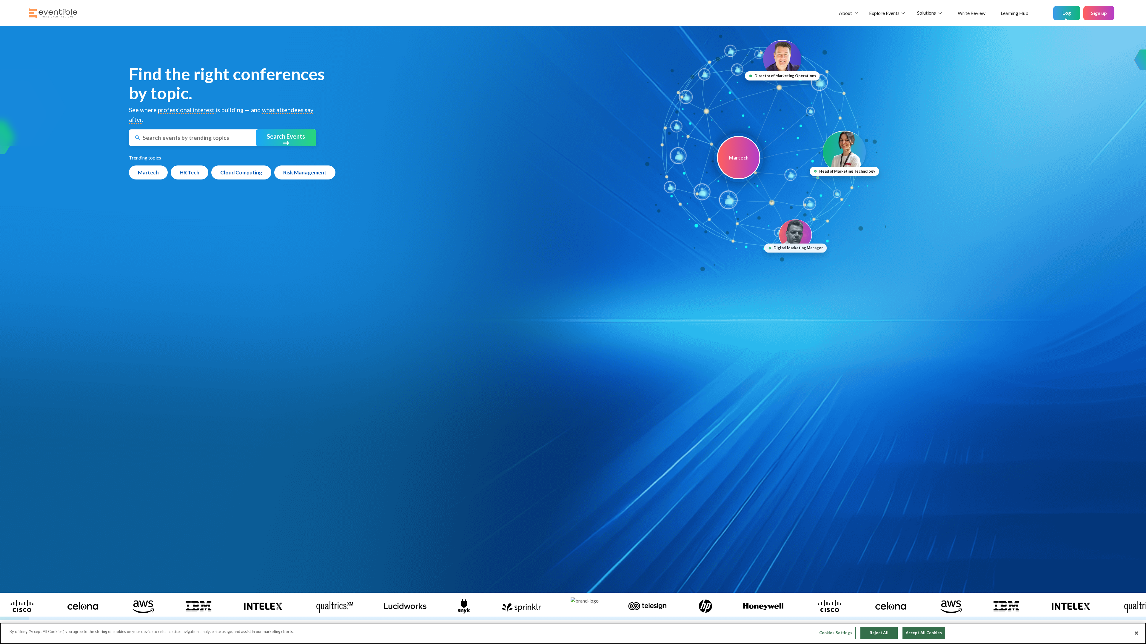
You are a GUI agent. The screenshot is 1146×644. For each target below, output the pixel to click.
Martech (148, 172)
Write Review (971, 13)
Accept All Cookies (924, 632)
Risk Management (304, 172)
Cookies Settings (835, 632)
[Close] (1136, 633)
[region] (573, 633)
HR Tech (189, 172)
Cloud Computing (241, 172)
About (845, 13)
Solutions (926, 13)
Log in (1066, 15)
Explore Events (884, 13)
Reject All (879, 632)
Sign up (1099, 13)
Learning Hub (1014, 13)
